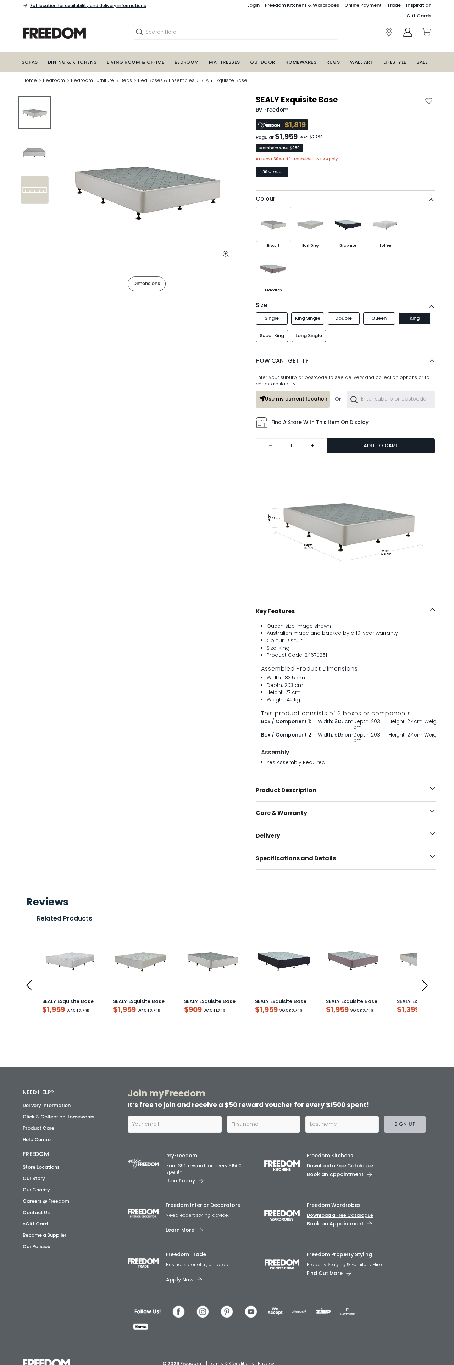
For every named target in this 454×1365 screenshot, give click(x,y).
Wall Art (361, 62)
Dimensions (146, 283)
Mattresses (224, 62)
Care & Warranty (281, 813)
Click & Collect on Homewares (58, 1337)
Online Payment (363, 5)
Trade (394, 5)
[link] (389, 32)
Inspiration (418, 5)
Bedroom (187, 62)
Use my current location (296, 398)
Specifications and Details (296, 858)
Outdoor (262, 62)
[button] (345, 360)
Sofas (30, 62)
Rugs (333, 62)
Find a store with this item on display (320, 422)
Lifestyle (394, 62)
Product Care (38, 1348)
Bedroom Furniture (92, 80)
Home (30, 80)
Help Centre (37, 1359)
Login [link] (253, 5)
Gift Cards (418, 15)
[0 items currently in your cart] (426, 32)
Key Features (275, 611)
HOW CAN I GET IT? (282, 361)
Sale (422, 62)
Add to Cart (381, 445)
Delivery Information (47, 1325)
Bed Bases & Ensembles (166, 80)
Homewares (300, 62)
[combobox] (390, 399)
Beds (126, 80)
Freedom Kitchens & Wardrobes (302, 5)
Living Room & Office (135, 62)
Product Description (286, 790)
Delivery (268, 836)
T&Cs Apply (326, 159)
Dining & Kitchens (72, 62)
